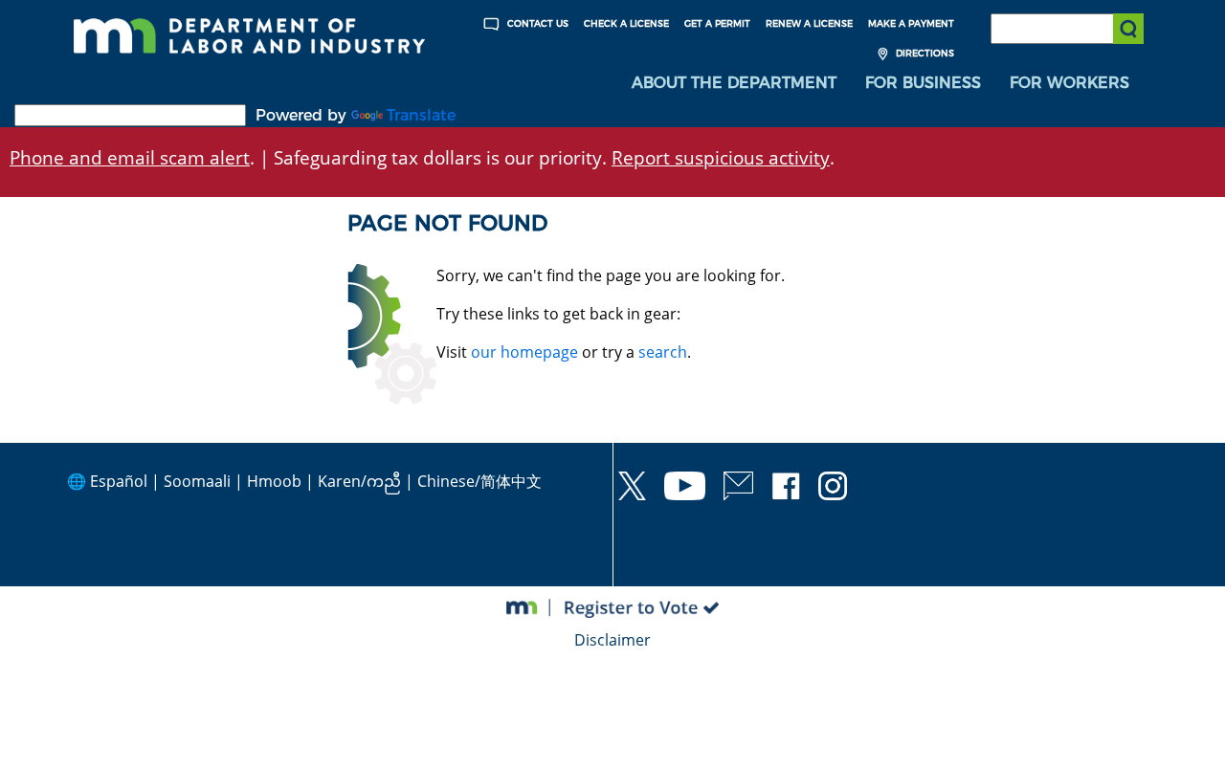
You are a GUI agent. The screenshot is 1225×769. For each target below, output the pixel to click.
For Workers (1069, 83)
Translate (421, 115)
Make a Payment (911, 23)
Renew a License (809, 23)
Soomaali (197, 481)
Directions (923, 53)
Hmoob (274, 481)
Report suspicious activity (721, 157)
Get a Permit (717, 23)
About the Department (734, 83)
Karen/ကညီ (359, 481)
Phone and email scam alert (130, 157)
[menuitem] (734, 83)
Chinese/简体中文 (479, 481)
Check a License (626, 23)
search (662, 352)
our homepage (524, 352)
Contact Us (536, 23)
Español (118, 481)
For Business (923, 83)
